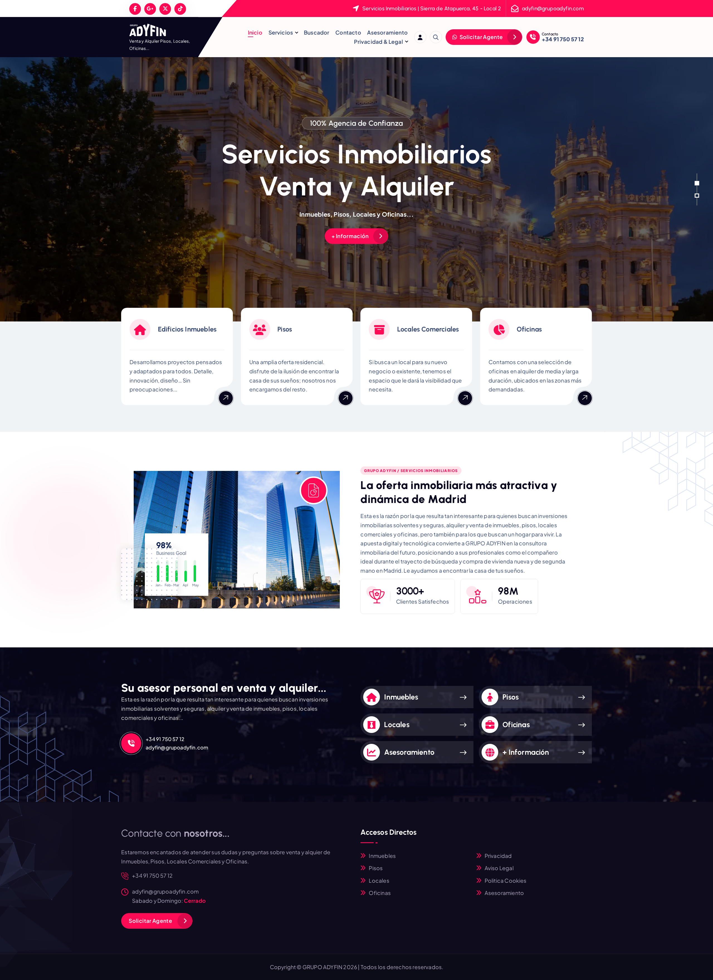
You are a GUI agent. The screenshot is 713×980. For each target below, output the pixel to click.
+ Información (350, 236)
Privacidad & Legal (378, 41)
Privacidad (498, 855)
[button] (697, 183)
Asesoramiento (387, 32)
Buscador (316, 32)
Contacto (348, 32)
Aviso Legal (499, 868)
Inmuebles (401, 697)
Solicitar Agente (480, 36)
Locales (396, 724)
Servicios (280, 32)
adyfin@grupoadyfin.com (553, 8)
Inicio (255, 32)
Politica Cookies (506, 880)
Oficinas (516, 724)
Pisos (510, 697)
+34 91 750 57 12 (563, 39)
